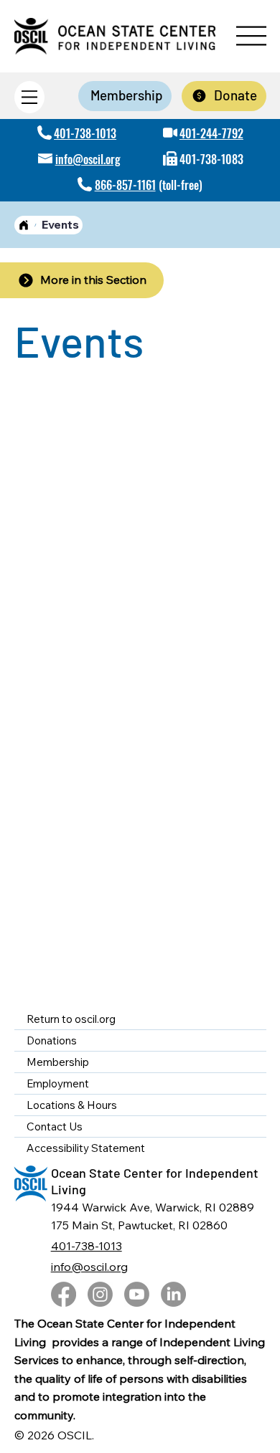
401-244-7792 (211, 133)
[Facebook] (63, 1294)
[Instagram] (100, 1294)
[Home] (23, 225)
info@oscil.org (88, 159)
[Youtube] (136, 1294)
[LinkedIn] (173, 1294)
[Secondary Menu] (29, 97)
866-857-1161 (125, 185)
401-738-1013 (85, 133)
